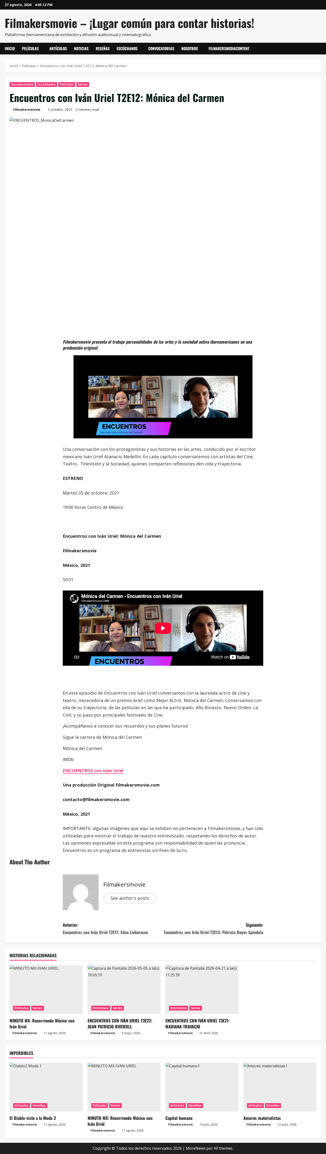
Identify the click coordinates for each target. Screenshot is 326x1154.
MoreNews (195, 1148)
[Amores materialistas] (280, 1087)
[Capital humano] (202, 1087)
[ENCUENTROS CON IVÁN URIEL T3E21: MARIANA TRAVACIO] (202, 989)
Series (83, 84)
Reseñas (103, 48)
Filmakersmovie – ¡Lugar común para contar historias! (129, 22)
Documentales (22, 84)
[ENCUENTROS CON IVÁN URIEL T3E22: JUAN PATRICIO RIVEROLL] (124, 989)
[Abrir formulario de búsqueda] (319, 48)
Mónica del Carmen (82, 748)
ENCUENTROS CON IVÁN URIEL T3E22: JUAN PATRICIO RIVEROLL (120, 1023)
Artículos (58, 48)
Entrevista (101, 1008)
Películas (30, 48)
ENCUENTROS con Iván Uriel (93, 770)
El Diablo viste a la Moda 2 (33, 1118)
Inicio (10, 48)
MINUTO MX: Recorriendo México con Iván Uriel (42, 1023)
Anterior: (105, 928)
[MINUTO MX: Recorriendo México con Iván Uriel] (46, 989)
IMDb (68, 759)
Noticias (81, 48)
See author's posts (130, 898)
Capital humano (179, 1118)
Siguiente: (213, 928)
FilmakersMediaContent (229, 48)
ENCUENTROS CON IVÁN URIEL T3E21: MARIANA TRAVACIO (197, 1023)
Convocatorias (161, 48)
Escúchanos (127, 48)
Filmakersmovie (26, 109)
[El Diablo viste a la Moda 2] (46, 1087)
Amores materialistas (262, 1118)
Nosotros (189, 48)
